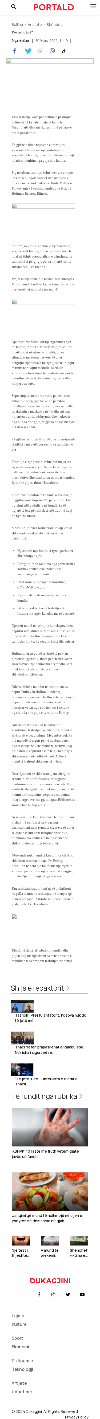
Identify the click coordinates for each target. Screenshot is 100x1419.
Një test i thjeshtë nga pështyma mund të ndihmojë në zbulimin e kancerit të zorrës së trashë (21, 1253)
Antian (24, 41)
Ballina (17, 24)
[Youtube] (82, 1295)
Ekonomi (20, 1347)
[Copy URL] (63, 51)
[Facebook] (14, 51)
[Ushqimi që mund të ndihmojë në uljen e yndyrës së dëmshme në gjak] (50, 1191)
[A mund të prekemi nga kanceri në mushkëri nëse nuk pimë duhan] (50, 1241)
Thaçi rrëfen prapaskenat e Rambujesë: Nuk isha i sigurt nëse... (50, 1049)
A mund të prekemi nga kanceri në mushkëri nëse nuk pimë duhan (50, 1253)
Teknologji (22, 1369)
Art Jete (35, 24)
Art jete (19, 1383)
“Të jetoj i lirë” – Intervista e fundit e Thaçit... (46, 1081)
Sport (17, 1338)
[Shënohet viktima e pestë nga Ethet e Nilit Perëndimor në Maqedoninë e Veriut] (79, 1241)
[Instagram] (53, 1295)
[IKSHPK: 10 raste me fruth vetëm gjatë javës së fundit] (50, 1127)
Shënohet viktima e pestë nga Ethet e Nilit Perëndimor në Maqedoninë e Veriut (79, 1253)
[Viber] (51, 51)
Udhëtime (22, 1392)
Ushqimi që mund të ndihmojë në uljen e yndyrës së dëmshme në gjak (47, 1218)
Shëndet (54, 24)
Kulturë (19, 1324)
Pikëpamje (22, 1361)
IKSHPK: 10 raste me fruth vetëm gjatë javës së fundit (45, 1154)
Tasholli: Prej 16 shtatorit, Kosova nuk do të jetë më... (50, 1018)
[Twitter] (26, 51)
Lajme (18, 1316)
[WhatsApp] (39, 51)
